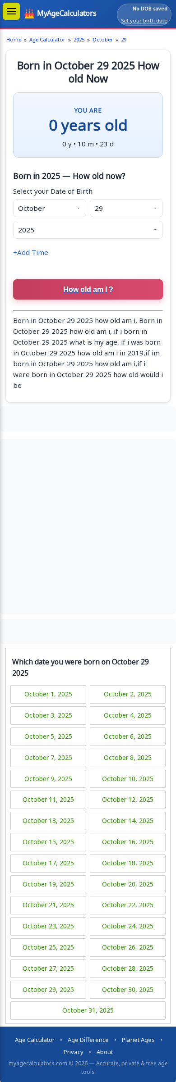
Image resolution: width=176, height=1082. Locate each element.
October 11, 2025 (48, 799)
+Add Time (30, 252)
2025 (79, 39)
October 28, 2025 (127, 968)
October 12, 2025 (127, 799)
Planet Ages (138, 1040)
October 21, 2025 (48, 904)
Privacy (73, 1052)
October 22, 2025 (127, 904)
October (103, 39)
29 (123, 39)
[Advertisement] (88, 417)
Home (13, 39)
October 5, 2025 (48, 736)
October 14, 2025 (127, 820)
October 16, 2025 (127, 841)
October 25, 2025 (48, 947)
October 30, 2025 (127, 989)
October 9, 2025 (48, 778)
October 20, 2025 (127, 884)
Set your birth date (144, 20)
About (105, 1052)
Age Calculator (47, 39)
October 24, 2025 (127, 926)
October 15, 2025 (48, 841)
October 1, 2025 (48, 694)
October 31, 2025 (88, 1010)
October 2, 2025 (128, 694)
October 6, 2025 (128, 736)
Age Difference (88, 1040)
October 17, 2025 (48, 863)
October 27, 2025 (48, 968)
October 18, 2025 (127, 863)
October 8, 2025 (128, 757)
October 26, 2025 (127, 947)
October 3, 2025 (48, 715)
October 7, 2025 (48, 757)
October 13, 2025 (48, 820)
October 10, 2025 (127, 778)
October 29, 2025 (48, 989)
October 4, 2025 (128, 715)
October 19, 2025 (48, 884)
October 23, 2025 (48, 926)
